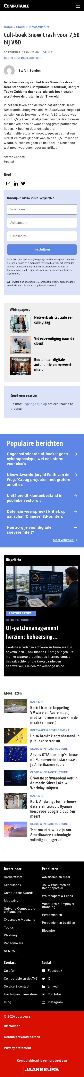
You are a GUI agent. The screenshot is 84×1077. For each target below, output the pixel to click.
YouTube (54, 994)
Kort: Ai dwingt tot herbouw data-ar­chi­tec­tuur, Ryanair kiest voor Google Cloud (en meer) (53, 809)
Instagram (55, 1002)
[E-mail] (8, 183)
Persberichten (52, 915)
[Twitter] (23, 183)
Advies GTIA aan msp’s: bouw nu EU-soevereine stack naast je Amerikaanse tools (54, 759)
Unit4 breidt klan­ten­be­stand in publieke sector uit (55, 738)
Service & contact (16, 986)
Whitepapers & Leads (57, 896)
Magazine (11, 901)
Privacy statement (17, 1048)
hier (25, 285)
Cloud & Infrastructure (33, 27)
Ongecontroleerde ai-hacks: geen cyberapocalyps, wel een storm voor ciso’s (37, 458)
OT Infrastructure (20, 620)
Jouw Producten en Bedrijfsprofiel (56, 886)
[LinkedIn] (15, 183)
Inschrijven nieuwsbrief (21, 994)
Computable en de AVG (21, 978)
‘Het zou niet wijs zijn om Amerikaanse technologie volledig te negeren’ (50, 834)
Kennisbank (12, 885)
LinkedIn (54, 986)
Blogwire (48, 930)
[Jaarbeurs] (42, 1067)
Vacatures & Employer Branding (58, 905)
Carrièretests (13, 877)
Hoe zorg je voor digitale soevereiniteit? (29, 530)
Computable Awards (19, 893)
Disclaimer (12, 1026)
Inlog (7, 1002)
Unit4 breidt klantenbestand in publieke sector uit (34, 498)
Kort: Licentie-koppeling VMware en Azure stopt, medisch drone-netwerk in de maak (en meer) (54, 715)
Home (8, 27)
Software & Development (49, 730)
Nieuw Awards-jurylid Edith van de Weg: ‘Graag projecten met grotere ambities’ (38, 479)
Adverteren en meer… (57, 877)
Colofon (10, 971)
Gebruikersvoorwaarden (22, 1037)
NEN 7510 (11, 951)
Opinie (47, 52)
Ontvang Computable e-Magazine (19, 910)
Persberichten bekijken (58, 923)
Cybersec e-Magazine (19, 919)
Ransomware (13, 943)
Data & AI (36, 701)
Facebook (55, 971)
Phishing (10, 935)
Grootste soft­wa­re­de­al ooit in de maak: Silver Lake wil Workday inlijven (54, 782)
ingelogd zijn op (35, 404)
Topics (9, 927)
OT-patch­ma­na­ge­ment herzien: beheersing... (32, 632)
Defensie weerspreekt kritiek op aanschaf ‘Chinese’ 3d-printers (36, 514)
